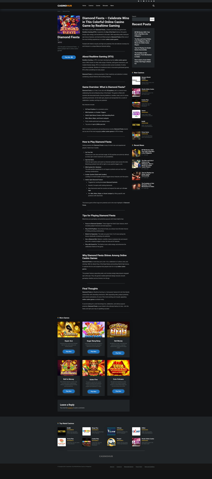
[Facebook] (138, 1)
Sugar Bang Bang (93, 341)
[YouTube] (143, 1)
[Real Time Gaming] (60, 42)
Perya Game (145, 132)
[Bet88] (136, 128)
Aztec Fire (94, 379)
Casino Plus (145, 100)
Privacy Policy (139, 466)
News (112, 5)
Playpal (119, 439)
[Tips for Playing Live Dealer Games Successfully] (136, 180)
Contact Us (119, 466)
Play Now (68, 57)
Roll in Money (68, 379)
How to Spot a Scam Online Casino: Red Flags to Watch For (143, 61)
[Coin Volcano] (118, 375)
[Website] (153, 1)
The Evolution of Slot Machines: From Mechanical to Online (143, 54)
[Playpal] (111, 446)
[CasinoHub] (65, 5)
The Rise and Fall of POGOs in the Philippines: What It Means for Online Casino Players (143, 42)
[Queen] (136, 117)
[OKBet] (136, 435)
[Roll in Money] (69, 375)
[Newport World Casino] (136, 84)
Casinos (91, 5)
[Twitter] (141, 1)
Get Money (118, 341)
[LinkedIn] (148, 1)
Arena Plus (70, 439)
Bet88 (143, 121)
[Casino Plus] (136, 107)
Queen (144, 110)
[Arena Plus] (62, 446)
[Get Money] (118, 337)
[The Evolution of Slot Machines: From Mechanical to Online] (136, 190)
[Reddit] (151, 1)
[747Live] (111, 435)
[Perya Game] (136, 139)
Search (134, 16)
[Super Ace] (69, 337)
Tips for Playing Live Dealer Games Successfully (143, 49)
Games (98, 5)
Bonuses (105, 5)
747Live (119, 428)
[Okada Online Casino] (136, 96)
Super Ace (69, 341)
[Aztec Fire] (93, 375)
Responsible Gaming (128, 466)
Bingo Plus (95, 428)
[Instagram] (146, 1)
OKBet (143, 428)
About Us (112, 466)
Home (84, 5)
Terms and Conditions (149, 466)
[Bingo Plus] (86, 435)
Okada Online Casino (148, 89)
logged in (70, 408)
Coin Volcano (118, 379)
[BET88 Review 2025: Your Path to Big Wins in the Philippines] (136, 157)
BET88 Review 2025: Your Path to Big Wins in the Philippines (142, 34)
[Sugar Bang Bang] (93, 337)
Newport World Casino (146, 78)
